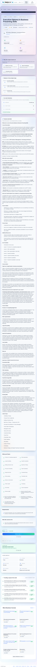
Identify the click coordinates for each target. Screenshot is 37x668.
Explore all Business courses (18, 656)
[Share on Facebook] (6, 541)
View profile (8, 34)
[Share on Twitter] (8, 541)
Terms (31, 666)
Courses (4, 9)
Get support (32, 2)
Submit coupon (26, 2)
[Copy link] (12, 541)
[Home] (1, 9)
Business (9, 9)
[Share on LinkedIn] (10, 541)
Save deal (19, 536)
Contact (34, 666)
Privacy (28, 666)
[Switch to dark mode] (22, 2)
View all (31, 607)
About (14, 666)
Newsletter (24, 666)
